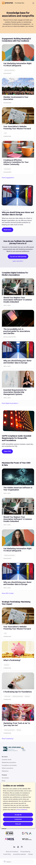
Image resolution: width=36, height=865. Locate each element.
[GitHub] (21, 846)
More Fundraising (7, 738)
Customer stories (6, 759)
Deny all (18, 824)
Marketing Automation (9, 70)
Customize (18, 819)
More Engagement (7, 177)
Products (4, 775)
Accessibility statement (19, 854)
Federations (5, 771)
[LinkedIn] (14, 846)
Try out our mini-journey (18, 256)
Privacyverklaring (25, 851)
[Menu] (33, 3)
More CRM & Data (7, 593)
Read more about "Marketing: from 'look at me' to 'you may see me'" (18, 720)
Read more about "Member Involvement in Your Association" (18, 91)
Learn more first (17, 261)
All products (5, 778)
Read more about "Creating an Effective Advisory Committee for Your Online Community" (18, 158)
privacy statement (21, 809)
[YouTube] (18, 846)
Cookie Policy (7, 854)
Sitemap (30, 854)
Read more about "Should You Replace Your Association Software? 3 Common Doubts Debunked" (18, 293)
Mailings (19, 730)
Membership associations (9, 762)
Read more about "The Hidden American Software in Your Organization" (18, 482)
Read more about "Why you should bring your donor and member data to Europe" (18, 355)
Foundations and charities (9, 765)
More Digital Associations (10, 403)
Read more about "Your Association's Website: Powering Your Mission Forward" (18, 123)
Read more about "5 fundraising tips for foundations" (18, 687)
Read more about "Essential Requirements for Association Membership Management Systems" (18, 385)
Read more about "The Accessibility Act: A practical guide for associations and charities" (18, 324)
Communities (7, 169)
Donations (6, 665)
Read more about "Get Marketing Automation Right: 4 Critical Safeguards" (18, 60)
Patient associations (7, 768)
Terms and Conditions (12, 851)
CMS (5, 133)
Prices (3, 780)
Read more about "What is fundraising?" (18, 656)
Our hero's (5, 756)
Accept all (18, 815)
